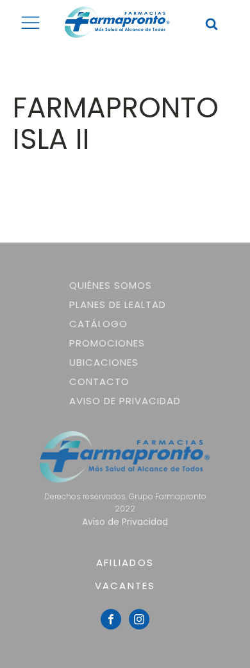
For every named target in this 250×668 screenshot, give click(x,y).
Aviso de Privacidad (125, 400)
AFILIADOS (125, 562)
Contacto (99, 381)
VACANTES (125, 585)
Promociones (107, 343)
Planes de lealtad (117, 304)
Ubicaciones (103, 362)
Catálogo (98, 323)
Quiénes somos (110, 285)
